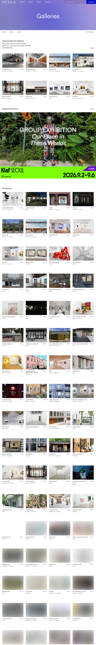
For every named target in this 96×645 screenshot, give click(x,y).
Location (19, 32)
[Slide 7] (77, 164)
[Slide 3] (30, 164)
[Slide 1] (7, 164)
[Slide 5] (54, 164)
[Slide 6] (65, 164)
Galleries (39, 2)
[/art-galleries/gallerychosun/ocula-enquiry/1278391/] (8, 2)
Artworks (30, 2)
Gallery (11, 32)
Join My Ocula (91, 1)
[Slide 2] (19, 164)
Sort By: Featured (90, 32)
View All (92, 47)
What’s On (48, 2)
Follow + (21, 69)
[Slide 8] (89, 164)
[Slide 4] (42, 164)
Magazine (22, 2)
